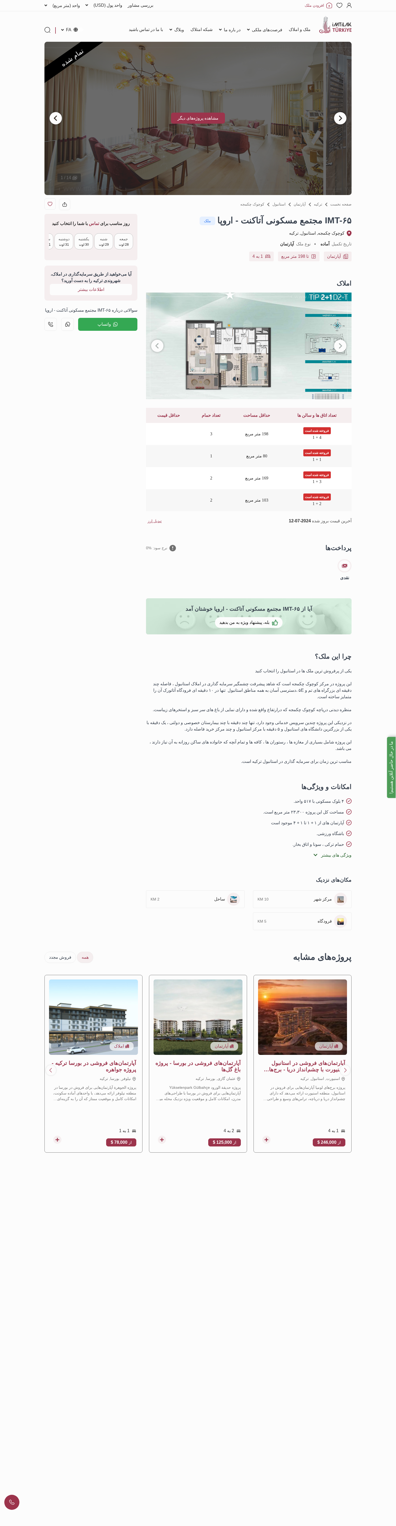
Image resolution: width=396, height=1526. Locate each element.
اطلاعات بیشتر (91, 289)
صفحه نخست (341, 204)
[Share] (64, 204)
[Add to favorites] (50, 204)
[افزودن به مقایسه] (266, 1140)
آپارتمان (300, 204)
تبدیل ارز (155, 521)
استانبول (279, 204)
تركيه (318, 204)
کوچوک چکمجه (252, 204)
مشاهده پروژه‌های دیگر (198, 118)
